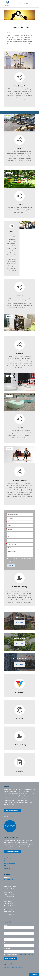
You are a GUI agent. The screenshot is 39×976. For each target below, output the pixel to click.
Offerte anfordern (9, 866)
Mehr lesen (19, 622)
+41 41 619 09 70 (9, 905)
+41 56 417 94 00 (9, 888)
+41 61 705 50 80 (9, 897)
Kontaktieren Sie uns (12, 810)
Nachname (7, 948)
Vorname (6, 942)
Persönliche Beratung (12, 851)
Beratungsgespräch (9, 863)
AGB (13, 967)
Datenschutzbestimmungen (25, 954)
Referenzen (7, 868)
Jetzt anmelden (10, 958)
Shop (5, 861)
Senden (11, 565)
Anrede (6, 937)
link (20, 70)
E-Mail (5, 925)
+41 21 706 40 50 (9, 914)
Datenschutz (19, 967)
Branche (6, 931)
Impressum (7, 967)
